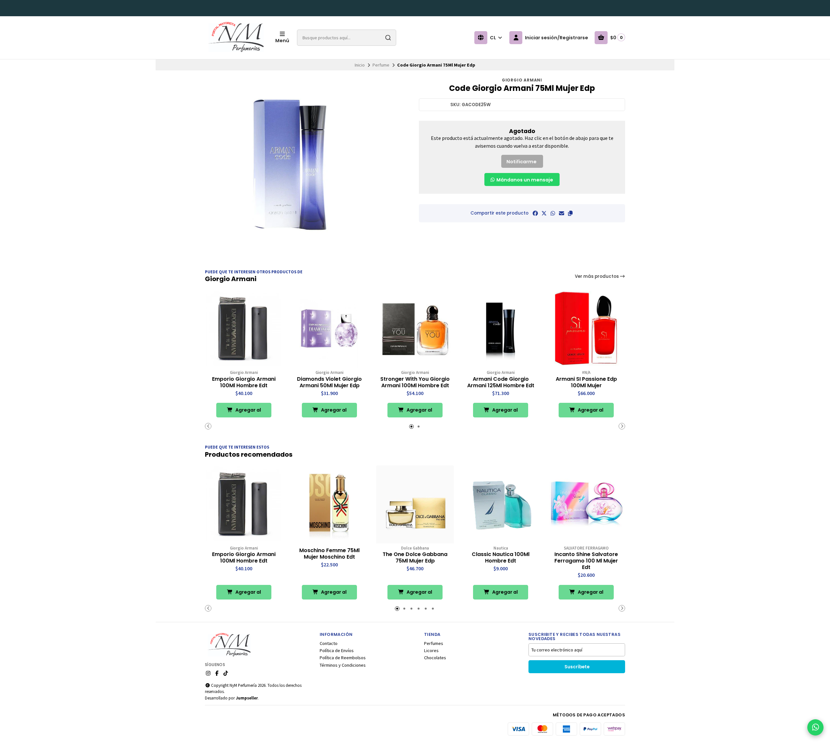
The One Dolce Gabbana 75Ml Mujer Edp (415, 557)
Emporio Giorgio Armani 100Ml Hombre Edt (244, 382)
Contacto (329, 643)
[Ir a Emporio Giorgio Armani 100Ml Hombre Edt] (244, 329)
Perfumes (433, 643)
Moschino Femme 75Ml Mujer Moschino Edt (329, 553)
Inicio (360, 65)
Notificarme (521, 161)
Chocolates (435, 657)
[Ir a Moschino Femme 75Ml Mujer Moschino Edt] (329, 504)
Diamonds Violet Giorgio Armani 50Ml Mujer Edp (329, 382)
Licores (431, 650)
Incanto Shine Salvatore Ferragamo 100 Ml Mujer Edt (586, 561)
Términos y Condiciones (343, 665)
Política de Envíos (337, 650)
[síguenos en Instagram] (208, 673)
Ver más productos (597, 276)
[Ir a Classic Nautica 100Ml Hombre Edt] (501, 504)
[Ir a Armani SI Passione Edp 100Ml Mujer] (586, 329)
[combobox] (346, 38)
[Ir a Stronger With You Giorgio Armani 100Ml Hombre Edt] (415, 329)
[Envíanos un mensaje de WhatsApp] (815, 727)
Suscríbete (576, 667)
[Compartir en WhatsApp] (553, 213)
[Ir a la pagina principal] (236, 37)
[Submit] (388, 38)
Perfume (381, 65)
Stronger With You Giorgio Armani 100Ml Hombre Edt (415, 382)
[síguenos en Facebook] (217, 673)
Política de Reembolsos (343, 657)
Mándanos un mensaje (524, 180)
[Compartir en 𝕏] (544, 213)
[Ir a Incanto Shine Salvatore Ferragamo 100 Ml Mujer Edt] (586, 504)
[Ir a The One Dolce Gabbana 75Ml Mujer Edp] (415, 504)
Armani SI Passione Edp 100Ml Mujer (586, 382)
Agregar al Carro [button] (247, 412)
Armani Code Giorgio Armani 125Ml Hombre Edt (500, 382)
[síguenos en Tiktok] (225, 673)
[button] (570, 213)
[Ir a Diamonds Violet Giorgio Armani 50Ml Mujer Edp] (329, 329)
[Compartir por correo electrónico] (561, 213)
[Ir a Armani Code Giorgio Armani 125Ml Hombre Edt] (501, 329)
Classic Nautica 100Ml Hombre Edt (500, 557)
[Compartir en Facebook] (535, 213)
